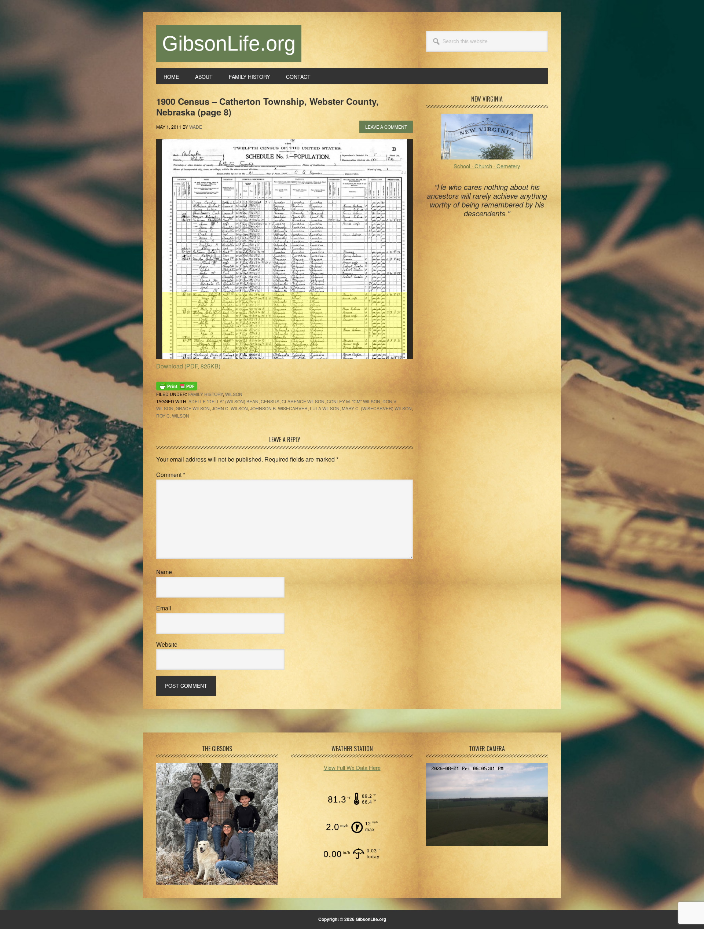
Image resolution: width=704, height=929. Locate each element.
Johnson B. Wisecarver (279, 408)
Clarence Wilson (303, 401)
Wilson (233, 394)
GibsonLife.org (229, 43)
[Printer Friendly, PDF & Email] (176, 385)
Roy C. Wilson (172, 415)
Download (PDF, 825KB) (188, 366)
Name (164, 572)
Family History (205, 394)
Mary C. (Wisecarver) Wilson (377, 408)
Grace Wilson (193, 408)
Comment (170, 474)
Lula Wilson (325, 408)
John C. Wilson (230, 408)
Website (166, 644)
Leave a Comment (386, 127)
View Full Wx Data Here (352, 767)
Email (163, 608)
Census (270, 401)
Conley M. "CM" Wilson (353, 401)
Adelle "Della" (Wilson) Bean (223, 401)
